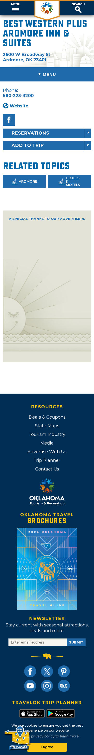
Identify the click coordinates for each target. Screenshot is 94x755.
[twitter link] (47, 671)
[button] (15, 8)
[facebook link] (30, 671)
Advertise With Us (47, 451)
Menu (15, 4)
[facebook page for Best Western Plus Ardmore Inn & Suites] (9, 120)
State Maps (47, 425)
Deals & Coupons (47, 417)
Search (78, 4)
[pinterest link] (64, 671)
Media (47, 443)
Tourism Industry (47, 434)
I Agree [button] (47, 747)
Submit (76, 642)
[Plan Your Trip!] (17, 738)
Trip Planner (47, 460)
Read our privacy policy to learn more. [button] (47, 736)
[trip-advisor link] (64, 686)
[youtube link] (30, 686)
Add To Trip (28, 145)
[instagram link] (47, 686)
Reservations (30, 133)
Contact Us (47, 469)
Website (19, 106)
